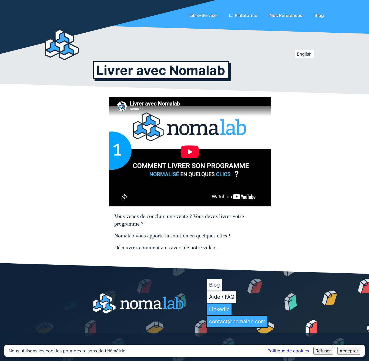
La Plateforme (243, 15)
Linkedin (219, 309)
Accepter (349, 350)
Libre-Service (203, 15)
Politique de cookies (288, 350)
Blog (319, 15)
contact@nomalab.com (237, 321)
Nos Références (286, 15)
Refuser (323, 350)
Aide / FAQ (221, 297)
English (304, 54)
